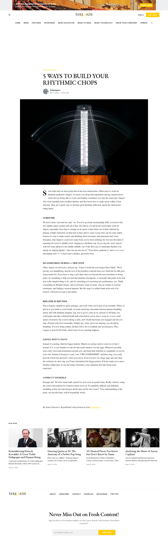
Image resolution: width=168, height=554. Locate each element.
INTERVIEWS (49, 23)
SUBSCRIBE (64, 494)
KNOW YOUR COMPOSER (126, 23)
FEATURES (36, 23)
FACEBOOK (88, 494)
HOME (17, 23)
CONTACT (76, 494)
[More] (151, 23)
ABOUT (53, 494)
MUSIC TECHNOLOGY (103, 23)
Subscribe (152, 15)
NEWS (26, 23)
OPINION (143, 23)
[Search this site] (9, 15)
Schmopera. (96, 407)
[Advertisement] (84, 43)
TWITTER (114, 494)
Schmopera (55, 90)
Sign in (141, 15)
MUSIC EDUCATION (66, 23)
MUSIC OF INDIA (84, 23)
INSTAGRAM (102, 494)
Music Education (50, 70)
